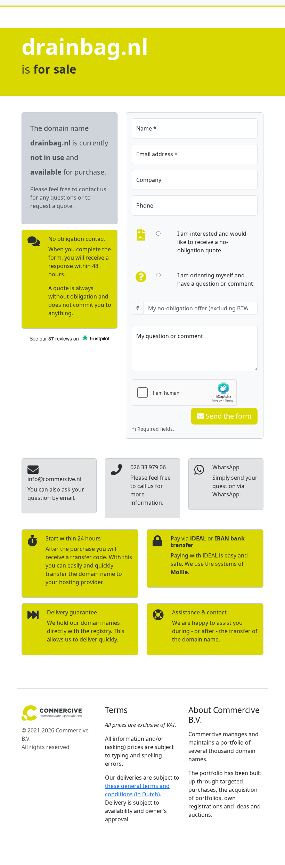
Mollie (179, 572)
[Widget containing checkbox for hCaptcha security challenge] (184, 392)
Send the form (228, 416)
